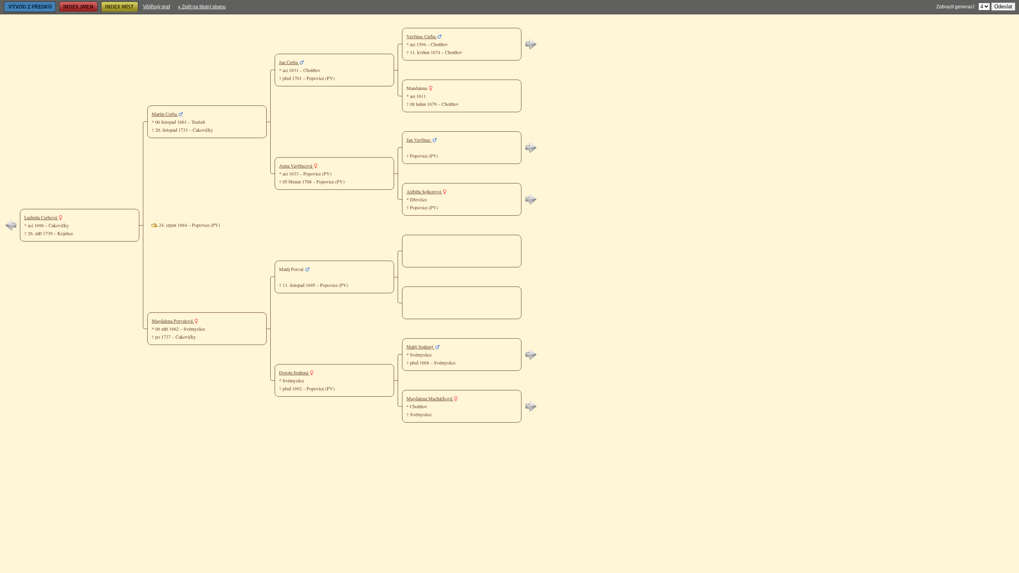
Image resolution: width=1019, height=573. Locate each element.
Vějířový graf (156, 7)
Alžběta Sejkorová (424, 191)
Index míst (111, 7)
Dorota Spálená (294, 372)
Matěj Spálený (420, 346)
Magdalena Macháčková (429, 398)
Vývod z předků (20, 7)
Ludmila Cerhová (41, 217)
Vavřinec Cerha (421, 36)
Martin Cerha (165, 114)
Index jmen (70, 7)
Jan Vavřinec (419, 139)
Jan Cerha (289, 62)
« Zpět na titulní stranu (202, 7)
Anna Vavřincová (296, 165)
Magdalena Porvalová (173, 321)
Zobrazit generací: (955, 7)
